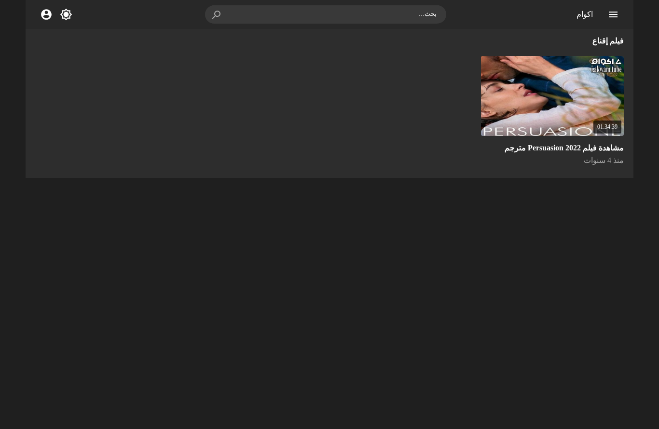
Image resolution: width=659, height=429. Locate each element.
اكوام (585, 14)
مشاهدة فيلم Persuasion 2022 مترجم (564, 148)
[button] (217, 14)
